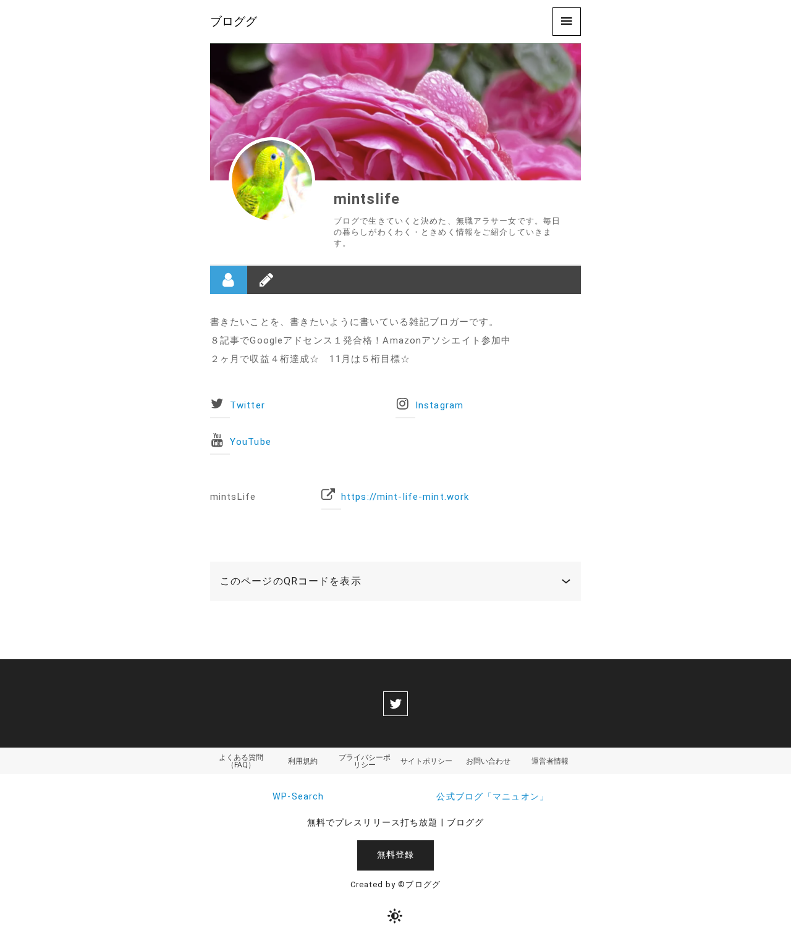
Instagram (439, 405)
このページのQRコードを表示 (291, 581)
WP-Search (298, 796)
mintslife (367, 199)
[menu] (566, 21)
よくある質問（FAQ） (241, 761)
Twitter (247, 405)
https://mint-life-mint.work (405, 496)
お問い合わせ (488, 761)
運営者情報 (550, 761)
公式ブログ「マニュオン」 (492, 796)
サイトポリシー (426, 761)
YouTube (250, 441)
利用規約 (303, 761)
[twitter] (395, 703)
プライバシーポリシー (365, 761)
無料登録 (395, 855)
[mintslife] (272, 180)
